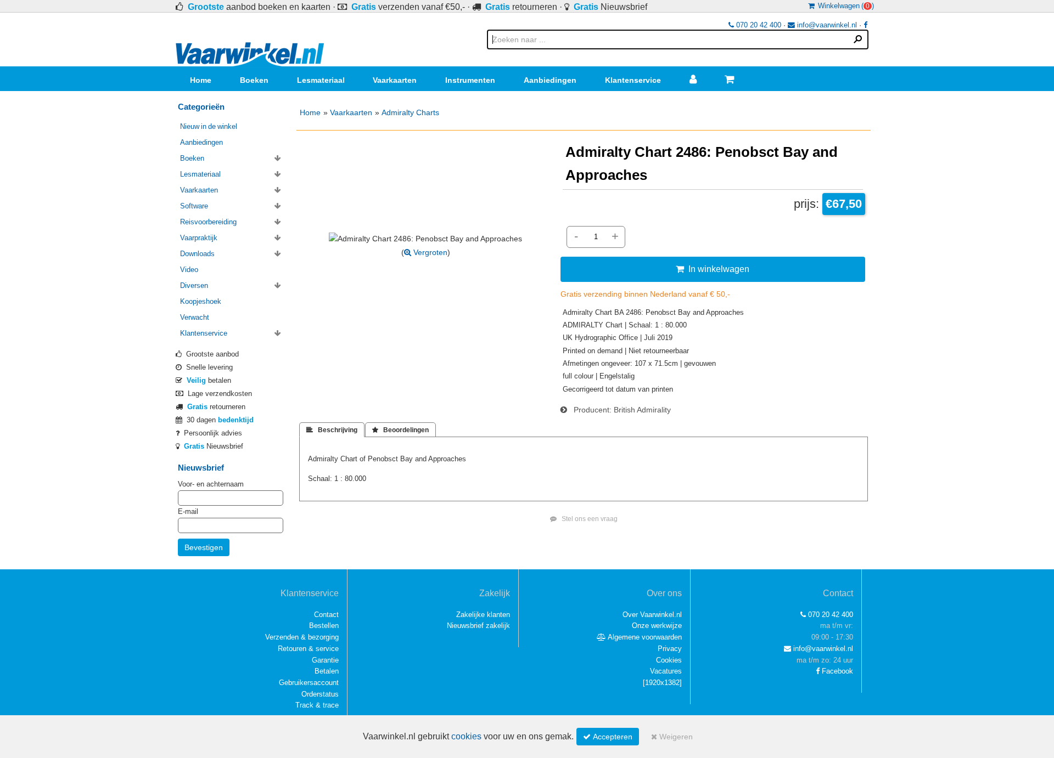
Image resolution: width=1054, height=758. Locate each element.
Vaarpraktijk (198, 237)
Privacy (670, 648)
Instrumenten (470, 80)
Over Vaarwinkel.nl (652, 614)
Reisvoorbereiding (208, 221)
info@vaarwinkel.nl (826, 25)
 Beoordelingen (400, 430)
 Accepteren (607, 736)
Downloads (197, 253)
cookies (466, 736)
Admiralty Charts (410, 112)
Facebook (836, 671)
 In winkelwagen (712, 268)
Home (200, 80)
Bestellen (324, 625)
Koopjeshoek (200, 301)
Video (189, 269)
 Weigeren (672, 736)
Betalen (327, 671)
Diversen (194, 285)
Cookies (669, 660)
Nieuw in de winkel (208, 126)
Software (194, 206)
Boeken (254, 80)
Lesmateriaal (321, 80)
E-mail (188, 511)
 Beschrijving (331, 430)
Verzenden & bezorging (302, 637)
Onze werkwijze (657, 625)
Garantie (325, 660)
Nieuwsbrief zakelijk (478, 625)
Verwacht (194, 317)
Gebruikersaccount (309, 682)
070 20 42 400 (757, 25)
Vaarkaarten (395, 80)
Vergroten (429, 252)
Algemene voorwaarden (644, 637)
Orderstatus (320, 694)
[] (662, 682)
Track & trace (317, 705)
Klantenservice (633, 80)
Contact (326, 614)
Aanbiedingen (550, 80)
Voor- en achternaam (211, 484)
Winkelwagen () (844, 5)
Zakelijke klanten (483, 614)
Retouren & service (308, 648)
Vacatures (666, 671)
